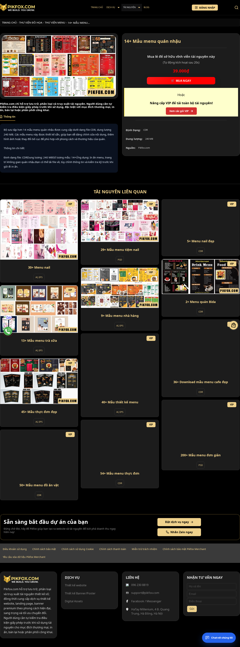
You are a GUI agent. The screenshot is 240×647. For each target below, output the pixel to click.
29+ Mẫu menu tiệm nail (120, 250)
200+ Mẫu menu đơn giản (201, 455)
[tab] (7, 118)
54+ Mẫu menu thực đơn (119, 473)
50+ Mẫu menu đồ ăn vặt (39, 485)
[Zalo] (8, 319)
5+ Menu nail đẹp (200, 241)
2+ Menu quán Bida (201, 302)
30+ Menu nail (39, 267)
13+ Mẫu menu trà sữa (39, 340)
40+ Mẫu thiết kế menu (120, 402)
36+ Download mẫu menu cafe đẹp (200, 382)
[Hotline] (8, 331)
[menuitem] (97, 7)
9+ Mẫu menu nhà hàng (120, 316)
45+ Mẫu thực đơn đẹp (39, 412)
